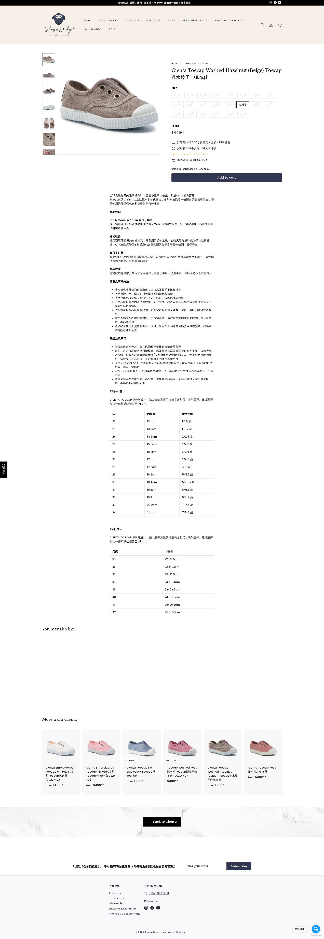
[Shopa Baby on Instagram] (146, 908)
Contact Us (116, 898)
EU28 (256, 95)
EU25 (217, 95)
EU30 (177, 105)
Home (175, 63)
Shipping (176, 169)
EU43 (243, 114)
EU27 (243, 95)
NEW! (88, 20)
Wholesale (116, 903)
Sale (112, 29)
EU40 (204, 114)
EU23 (190, 95)
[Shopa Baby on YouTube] (158, 908)
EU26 (230, 95)
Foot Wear (108, 20)
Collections (189, 63)
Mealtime (153, 20)
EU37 (269, 105)
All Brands (93, 29)
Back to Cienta (164, 821)
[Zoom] (109, 103)
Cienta (204, 63)
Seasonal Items (195, 20)
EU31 (190, 105)
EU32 (203, 105)
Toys (171, 20)
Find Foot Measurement (124, 913)
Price (175, 126)
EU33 (216, 105)
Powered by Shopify (173, 932)
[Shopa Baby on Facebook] (152, 908)
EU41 (217, 114)
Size (174, 88)
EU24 (203, 95)
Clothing (131, 20)
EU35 (242, 105)
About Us (115, 893)
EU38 (177, 114)
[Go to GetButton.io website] (315, 935)
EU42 (230, 114)
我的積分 (4, 469)
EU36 (256, 105)
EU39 (190, 114)
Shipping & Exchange (122, 908)
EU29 (270, 95)
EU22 (177, 95)
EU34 (229, 105)
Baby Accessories (229, 20)
